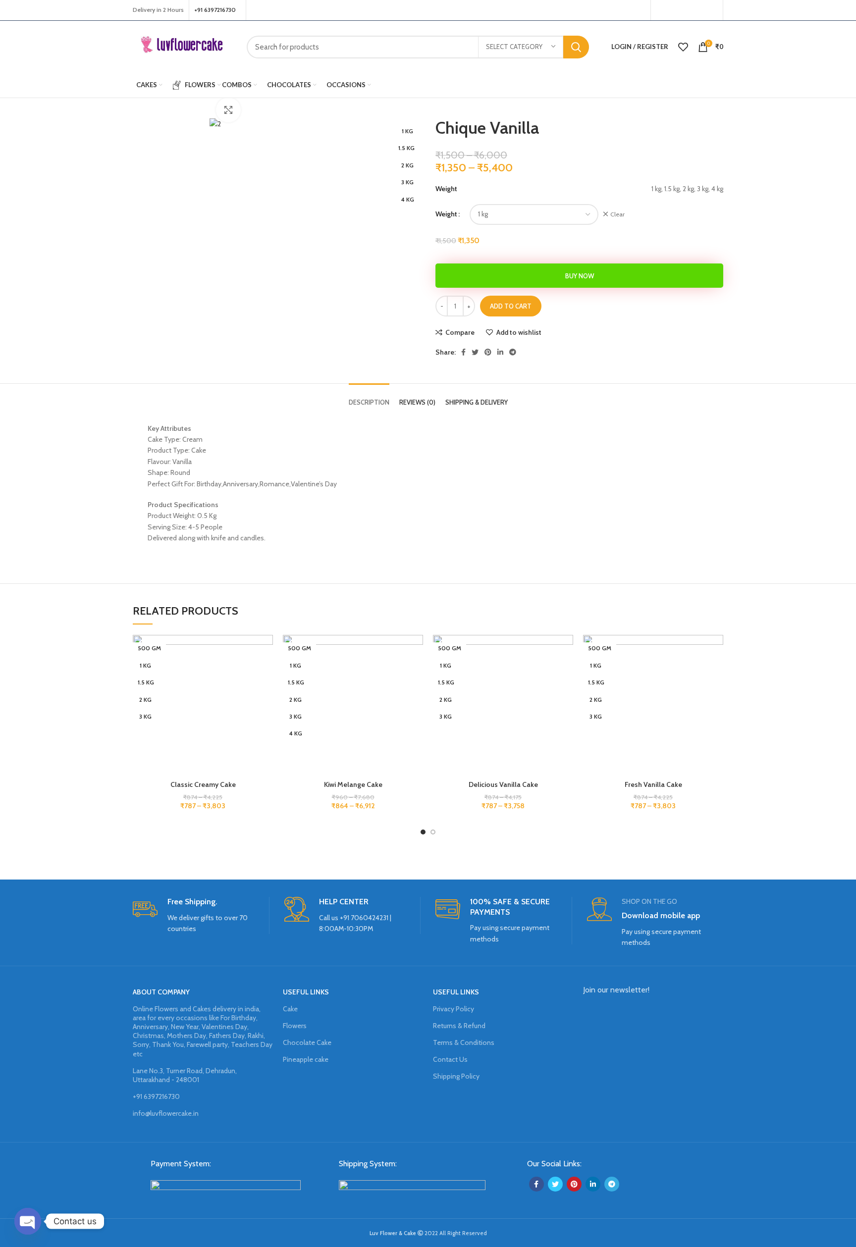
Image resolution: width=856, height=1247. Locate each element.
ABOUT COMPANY (161, 991)
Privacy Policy (453, 1008)
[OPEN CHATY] (27, 1221)
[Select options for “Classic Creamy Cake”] (265, 673)
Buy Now (579, 276)
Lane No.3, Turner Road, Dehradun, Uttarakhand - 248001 (185, 1075)
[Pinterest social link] (711, 10)
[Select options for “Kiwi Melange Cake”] (415, 673)
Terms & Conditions (463, 1042)
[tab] (369, 395)
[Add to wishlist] (265, 651)
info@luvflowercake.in (166, 1113)
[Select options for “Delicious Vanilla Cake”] (565, 673)
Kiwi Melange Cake (353, 784)
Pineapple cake (305, 1059)
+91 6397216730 (156, 1096)
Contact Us (450, 1059)
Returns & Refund (459, 1025)
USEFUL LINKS (306, 991)
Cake (290, 1008)
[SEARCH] (576, 47)
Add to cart (511, 306)
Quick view (265, 695)
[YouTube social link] (698, 10)
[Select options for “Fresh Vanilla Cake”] (715, 673)
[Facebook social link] (661, 10)
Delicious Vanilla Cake (503, 784)
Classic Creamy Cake (203, 784)
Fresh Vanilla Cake (653, 784)
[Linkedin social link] (500, 352)
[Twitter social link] (672, 10)
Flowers (295, 1025)
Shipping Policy (456, 1076)
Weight (446, 213)
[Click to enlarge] (228, 110)
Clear (617, 214)
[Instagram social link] (685, 10)
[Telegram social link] (512, 352)
